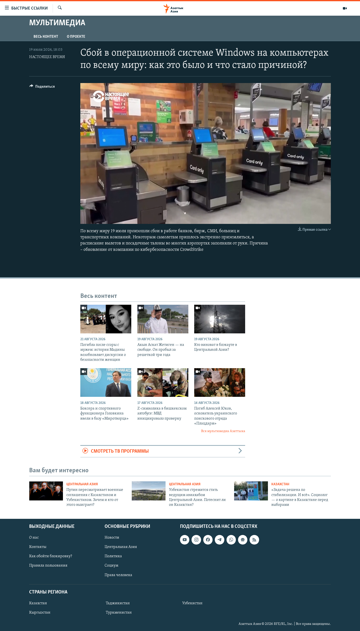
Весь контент (46, 37)
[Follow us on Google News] (242, 539)
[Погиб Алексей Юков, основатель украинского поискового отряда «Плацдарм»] (219, 382)
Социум (111, 566)
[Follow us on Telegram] (219, 539)
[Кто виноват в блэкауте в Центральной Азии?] (219, 319)
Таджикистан (118, 603)
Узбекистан (192, 603)
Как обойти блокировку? (50, 556)
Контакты (37, 547)
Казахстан (280, 484)
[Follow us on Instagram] (196, 539)
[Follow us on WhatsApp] (231, 539)
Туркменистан (119, 613)
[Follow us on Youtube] (184, 539)
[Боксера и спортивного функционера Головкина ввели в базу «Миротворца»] (105, 382)
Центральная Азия (82, 484)
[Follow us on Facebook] (208, 539)
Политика (113, 556)
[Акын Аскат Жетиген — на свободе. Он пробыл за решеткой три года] (162, 319)
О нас (34, 538)
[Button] (42, 87)
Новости (112, 538)
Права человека (118, 575)
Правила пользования (48, 566)
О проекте (76, 37)
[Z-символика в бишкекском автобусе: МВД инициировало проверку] (162, 382)
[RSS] (254, 539)
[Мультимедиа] (344, 8)
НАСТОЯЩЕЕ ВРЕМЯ (47, 57)
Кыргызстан (39, 613)
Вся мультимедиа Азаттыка (223, 431)
